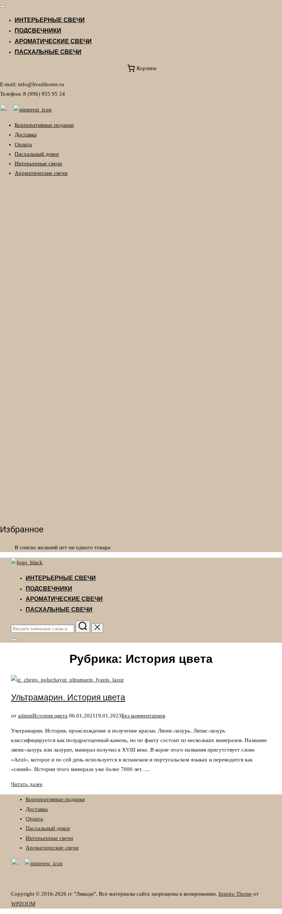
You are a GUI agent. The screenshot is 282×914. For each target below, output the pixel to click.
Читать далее (27, 784)
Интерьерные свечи (50, 20)
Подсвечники (38, 30)
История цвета (50, 716)
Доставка (26, 134)
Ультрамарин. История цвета (68, 697)
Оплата (23, 144)
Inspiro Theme (235, 894)
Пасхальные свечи (48, 52)
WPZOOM (23, 904)
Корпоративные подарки (44, 125)
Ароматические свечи (53, 41)
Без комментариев (143, 716)
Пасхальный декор (37, 154)
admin (25, 716)
